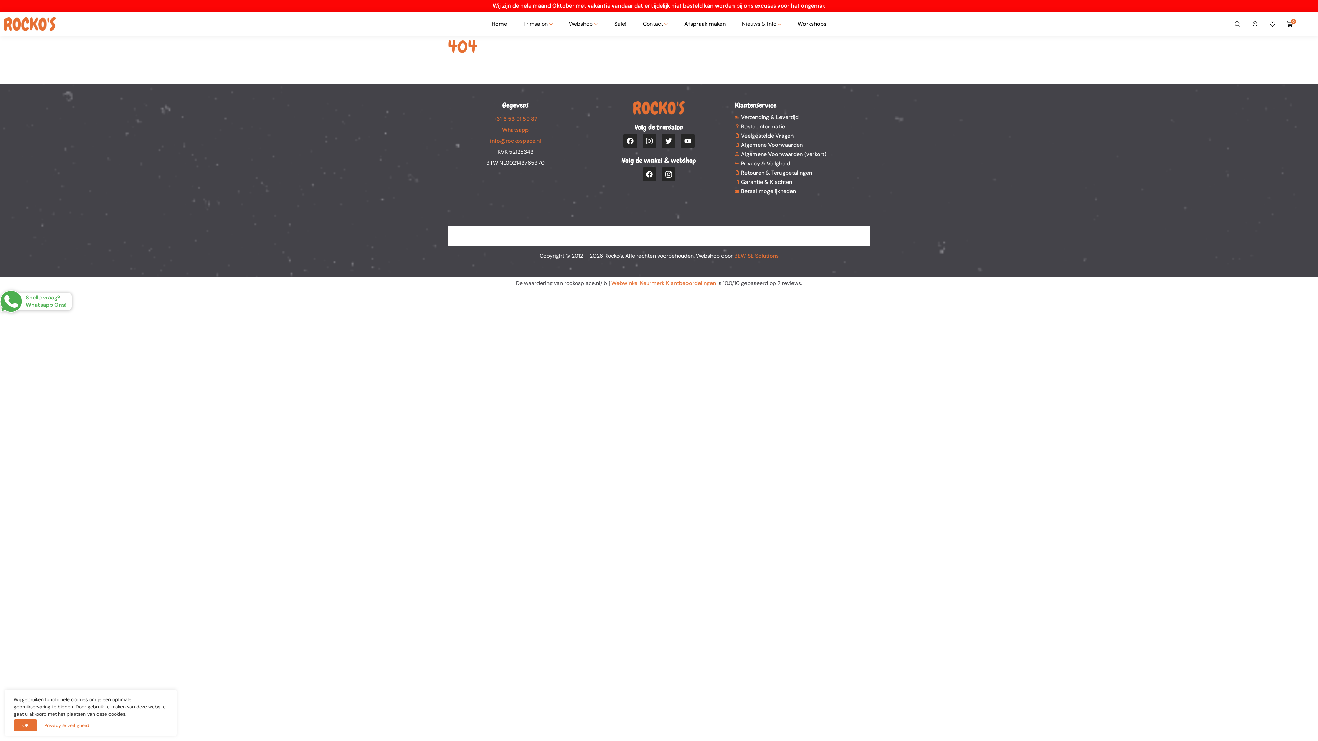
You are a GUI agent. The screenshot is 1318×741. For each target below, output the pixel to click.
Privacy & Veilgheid (765, 163)
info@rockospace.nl (515, 140)
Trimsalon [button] (535, 23)
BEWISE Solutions (756, 255)
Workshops (812, 23)
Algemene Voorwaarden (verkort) (783, 154)
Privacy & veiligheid (66, 725)
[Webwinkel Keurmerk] (659, 231)
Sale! (620, 23)
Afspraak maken (705, 23)
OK (25, 725)
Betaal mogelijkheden (768, 191)
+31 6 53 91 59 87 (515, 118)
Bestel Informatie (763, 126)
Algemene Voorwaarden (772, 145)
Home (499, 23)
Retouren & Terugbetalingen (776, 172)
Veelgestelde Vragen (767, 135)
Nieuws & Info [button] (759, 23)
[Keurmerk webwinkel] (1308, 24)
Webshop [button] (581, 23)
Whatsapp (515, 129)
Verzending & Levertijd (770, 117)
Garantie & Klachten (766, 182)
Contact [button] (653, 23)
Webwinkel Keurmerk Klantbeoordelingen (663, 283)
